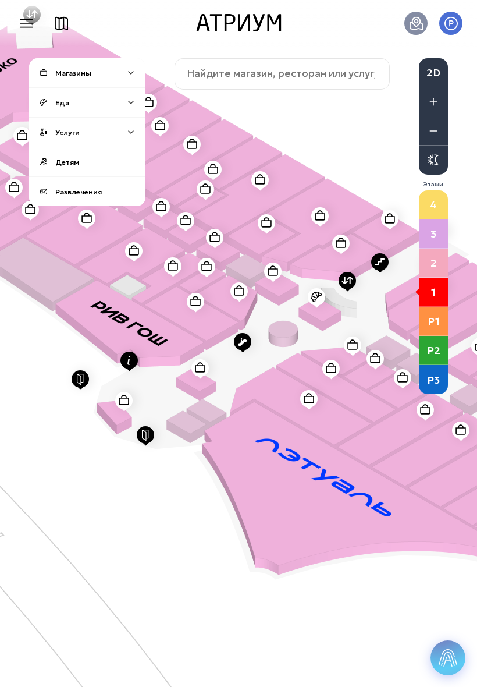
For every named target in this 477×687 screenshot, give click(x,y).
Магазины (73, 73)
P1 (434, 321)
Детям (67, 162)
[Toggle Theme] (433, 160)
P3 (433, 380)
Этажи (433, 184)
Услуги (67, 132)
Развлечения (78, 191)
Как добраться (416, 23)
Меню (26, 23)
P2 (433, 350)
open (130, 72)
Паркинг (450, 23)
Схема (61, 23)
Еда (62, 102)
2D (433, 72)
